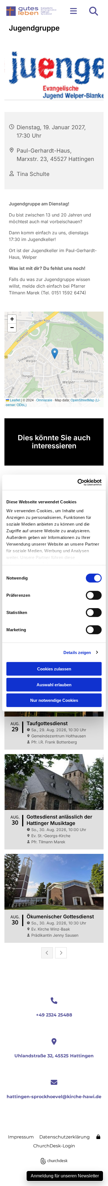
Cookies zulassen (54, 669)
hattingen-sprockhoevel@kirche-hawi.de (54, 1096)
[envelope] (54, 1083)
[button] (71, 11)
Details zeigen (77, 652)
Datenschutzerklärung (64, 1137)
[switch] (94, 595)
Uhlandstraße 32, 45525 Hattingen (54, 1055)
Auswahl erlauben (54, 684)
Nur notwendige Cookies (54, 700)
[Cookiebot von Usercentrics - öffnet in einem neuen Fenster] (78, 482)
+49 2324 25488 (54, 1015)
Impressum (21, 1137)
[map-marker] (54, 1042)
